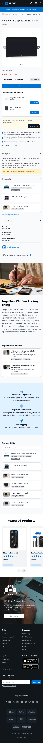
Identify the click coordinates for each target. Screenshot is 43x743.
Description (6, 154)
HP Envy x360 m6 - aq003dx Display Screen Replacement (23, 352)
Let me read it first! (9, 686)
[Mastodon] (25, 702)
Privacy (4, 663)
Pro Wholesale (27, 637)
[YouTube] (21, 702)
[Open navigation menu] (2, 3)
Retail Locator (26, 640)
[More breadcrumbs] (3, 14)
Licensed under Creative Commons (21, 733)
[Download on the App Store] (30, 660)
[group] (4, 47)
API (3, 646)
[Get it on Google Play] (30, 666)
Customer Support (8, 637)
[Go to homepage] (11, 3)
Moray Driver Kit (15, 107)
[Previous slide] (19, 570)
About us (5, 634)
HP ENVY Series (11, 14)
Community (26, 634)
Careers (4, 643)
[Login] (40, 3)
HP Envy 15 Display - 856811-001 (29, 14)
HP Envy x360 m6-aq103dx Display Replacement (22, 366)
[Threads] (33, 702)
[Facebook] (9, 702)
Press (24, 646)
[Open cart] (36, 3)
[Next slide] (24, 570)
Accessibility (6, 659)
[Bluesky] (29, 702)
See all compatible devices (10, 215)
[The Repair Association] (37, 702)
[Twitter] (13, 702)
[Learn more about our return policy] (16, 145)
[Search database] (31, 3)
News (24, 650)
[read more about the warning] (30, 255)
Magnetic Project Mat (17, 98)
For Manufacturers (28, 643)
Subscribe (36, 682)
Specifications (7, 221)
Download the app (29, 656)
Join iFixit (34, 126)
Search (36, 79)
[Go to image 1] (20, 64)
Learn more (14, 616)
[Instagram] (17, 702)
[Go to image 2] (23, 64)
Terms (4, 666)
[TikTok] (5, 702)
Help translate (20, 696)
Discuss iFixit (6, 640)
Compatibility (7, 179)
